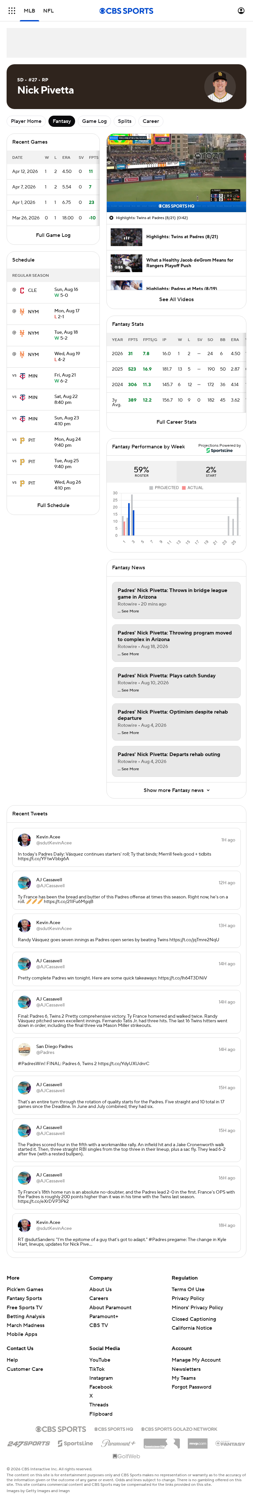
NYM (33, 312)
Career (151, 121)
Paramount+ (103, 1316)
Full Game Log (53, 235)
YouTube (99, 1360)
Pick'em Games (25, 1289)
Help (12, 1360)
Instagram (101, 1378)
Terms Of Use (188, 1289)
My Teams (184, 1378)
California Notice (192, 1328)
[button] (12, 10)
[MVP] (198, 1441)
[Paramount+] (118, 1442)
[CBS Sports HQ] (113, 1428)
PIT (31, 440)
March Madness (25, 1325)
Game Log (94, 121)
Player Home (26, 121)
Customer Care (25, 1369)
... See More (128, 611)
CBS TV (98, 1325)
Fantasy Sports (24, 1298)
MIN (33, 376)
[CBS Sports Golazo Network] (179, 1428)
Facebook (100, 1387)
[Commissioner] (162, 1441)
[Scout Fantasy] (230, 1443)
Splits (124, 121)
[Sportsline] (75, 1442)
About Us (100, 1289)
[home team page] (22, 290)
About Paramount (110, 1307)
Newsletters (186, 1369)
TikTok (96, 1369)
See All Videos (176, 299)
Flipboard (101, 1414)
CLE (32, 291)
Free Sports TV (24, 1307)
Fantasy (62, 121)
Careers (98, 1298)
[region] (176, 173)
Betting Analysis (26, 1316)
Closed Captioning (194, 1319)
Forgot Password (191, 1387)
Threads (98, 1404)
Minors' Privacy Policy (197, 1307)
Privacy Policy (188, 1298)
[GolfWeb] (126, 1456)
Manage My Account (196, 1360)
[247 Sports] (28, 1442)
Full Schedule (53, 505)
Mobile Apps (22, 1334)
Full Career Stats (176, 422)
